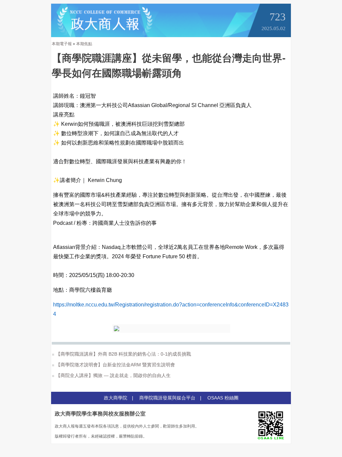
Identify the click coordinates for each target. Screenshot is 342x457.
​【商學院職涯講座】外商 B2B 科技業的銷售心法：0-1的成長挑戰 (123, 354)
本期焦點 (84, 43)
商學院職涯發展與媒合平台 (167, 397)
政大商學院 (115, 397)
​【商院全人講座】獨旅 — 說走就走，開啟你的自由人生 (113, 375)
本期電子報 (62, 43)
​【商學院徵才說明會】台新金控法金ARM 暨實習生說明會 (115, 364)
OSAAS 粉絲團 (222, 397)
